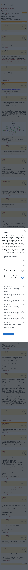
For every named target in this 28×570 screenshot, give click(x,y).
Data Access (14, 339)
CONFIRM (8, 334)
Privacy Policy (22, 339)
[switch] (22, 260)
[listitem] (14, 257)
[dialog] (14, 285)
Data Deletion (6, 339)
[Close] (25, 231)
